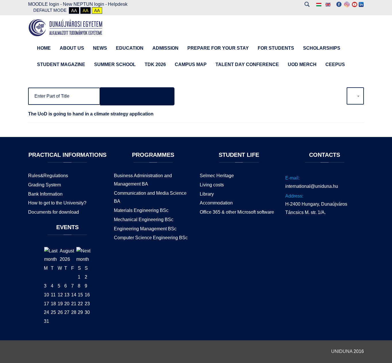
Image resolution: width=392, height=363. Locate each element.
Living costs (212, 184)
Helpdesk (117, 4)
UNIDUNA (341, 351)
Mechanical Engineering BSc (143, 219)
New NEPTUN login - (85, 4)
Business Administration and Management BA (143, 179)
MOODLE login (43, 4)
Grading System (44, 184)
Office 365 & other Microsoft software (237, 212)
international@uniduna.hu (311, 186)
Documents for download (53, 212)
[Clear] (155, 96)
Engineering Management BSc (145, 228)
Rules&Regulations (48, 175)
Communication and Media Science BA (150, 197)
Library (207, 194)
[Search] (118, 96)
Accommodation (216, 202)
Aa (74, 10)
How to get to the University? (57, 202)
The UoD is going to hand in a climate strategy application (91, 113)
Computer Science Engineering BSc (151, 237)
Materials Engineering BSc (141, 210)
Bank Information (45, 194)
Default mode (50, 10)
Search (307, 4)
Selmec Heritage (217, 175)
